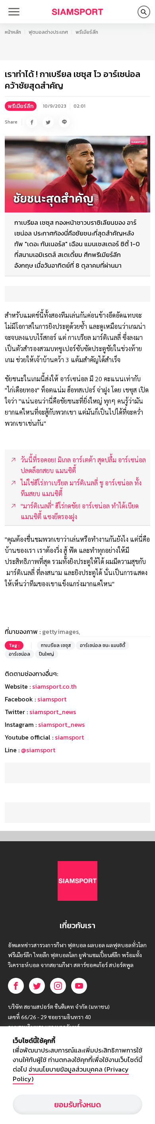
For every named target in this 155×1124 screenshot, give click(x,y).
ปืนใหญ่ (46, 654)
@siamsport (38, 750)
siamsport (51, 699)
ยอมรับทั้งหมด (77, 1104)
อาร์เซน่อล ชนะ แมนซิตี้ (102, 645)
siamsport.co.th (54, 686)
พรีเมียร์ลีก (87, 32)
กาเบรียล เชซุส (56, 645)
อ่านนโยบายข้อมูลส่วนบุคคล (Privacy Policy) (71, 1073)
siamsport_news (52, 712)
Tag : (14, 645)
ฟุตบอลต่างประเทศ (48, 32)
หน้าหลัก (13, 32)
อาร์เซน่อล (19, 654)
